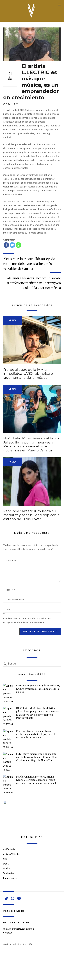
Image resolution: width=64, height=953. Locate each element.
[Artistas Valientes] (31, 17)
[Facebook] (6, 245)
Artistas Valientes (11, 854)
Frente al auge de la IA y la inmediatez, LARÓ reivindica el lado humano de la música (28, 373)
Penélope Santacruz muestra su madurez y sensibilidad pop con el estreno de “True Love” (31, 515)
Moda (6, 863)
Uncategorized (10, 878)
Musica (7, 104)
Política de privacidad (13, 911)
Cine (5, 859)
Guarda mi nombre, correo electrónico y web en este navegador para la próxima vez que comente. (27, 620)
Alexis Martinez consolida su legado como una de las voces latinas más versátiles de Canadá (29, 263)
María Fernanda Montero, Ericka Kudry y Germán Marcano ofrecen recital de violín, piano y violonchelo (36, 780)
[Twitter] (12, 245)
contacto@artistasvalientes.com (18, 929)
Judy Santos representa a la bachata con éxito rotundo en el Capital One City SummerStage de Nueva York (36, 757)
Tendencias (8, 873)
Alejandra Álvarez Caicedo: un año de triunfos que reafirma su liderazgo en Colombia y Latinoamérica (34, 283)
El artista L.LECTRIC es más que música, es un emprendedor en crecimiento (31, 82)
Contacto (7, 932)
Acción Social (9, 849)
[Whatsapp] (18, 245)
